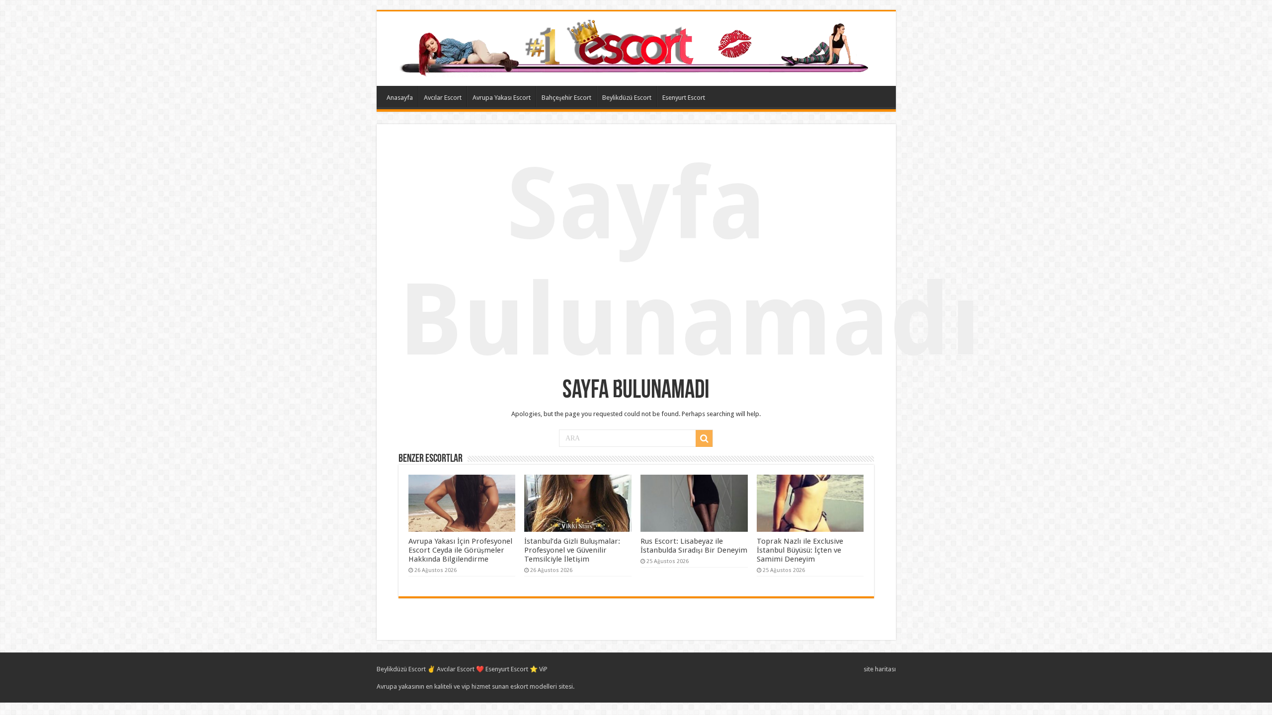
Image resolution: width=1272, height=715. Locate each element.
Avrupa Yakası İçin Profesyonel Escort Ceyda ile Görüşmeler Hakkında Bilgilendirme (460, 550)
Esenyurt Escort (683, 97)
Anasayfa (400, 97)
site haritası (880, 669)
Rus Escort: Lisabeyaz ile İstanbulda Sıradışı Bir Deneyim (693, 546)
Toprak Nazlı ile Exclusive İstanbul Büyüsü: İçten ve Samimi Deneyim (800, 550)
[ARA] (704, 438)
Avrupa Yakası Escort (502, 97)
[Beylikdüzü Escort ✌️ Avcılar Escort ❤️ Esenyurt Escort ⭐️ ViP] (636, 47)
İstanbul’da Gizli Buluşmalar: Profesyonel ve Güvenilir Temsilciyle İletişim (572, 550)
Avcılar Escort (443, 97)
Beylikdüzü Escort (626, 97)
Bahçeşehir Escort (566, 97)
